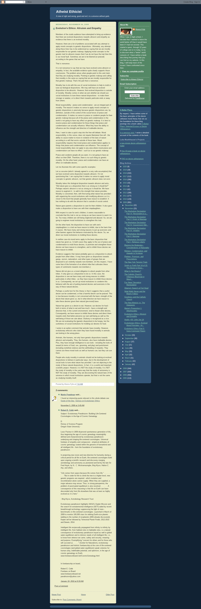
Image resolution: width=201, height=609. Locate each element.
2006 (125, 375)
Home (83, 595)
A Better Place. (126, 110)
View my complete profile (133, 71)
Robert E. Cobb (67, 410)
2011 (125, 196)
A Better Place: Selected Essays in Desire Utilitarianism (134, 126)
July (127, 345)
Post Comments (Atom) (72, 600)
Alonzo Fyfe (140, 29)
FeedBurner (140, 98)
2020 (125, 167)
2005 (125, 378)
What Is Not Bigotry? (132, 271)
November (129, 209)
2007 (125, 372)
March (127, 358)
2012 (125, 193)
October (128, 335)
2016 (125, 180)
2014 (125, 186)
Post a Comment (61, 586)
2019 (125, 170)
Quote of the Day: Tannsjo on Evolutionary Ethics (80, 401)
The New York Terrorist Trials (135, 262)
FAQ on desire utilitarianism (133, 159)
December (129, 205)
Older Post (110, 595)
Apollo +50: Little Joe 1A (134, 320)
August (128, 342)
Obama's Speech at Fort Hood (136, 288)
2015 (125, 183)
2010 (125, 199)
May (127, 351)
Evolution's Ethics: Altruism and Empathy (78, 28)
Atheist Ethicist (69, 12)
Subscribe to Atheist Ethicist (132, 79)
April (127, 355)
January (128, 364)
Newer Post (56, 595)
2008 (125, 368)
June (127, 348)
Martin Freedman (68, 395)
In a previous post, (127, 133)
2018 (125, 173)
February (128, 361)
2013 (125, 189)
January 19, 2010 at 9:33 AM (72, 581)
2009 (125, 202)
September (129, 338)
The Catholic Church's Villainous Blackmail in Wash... (134, 276)
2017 (125, 176)
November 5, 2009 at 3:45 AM (72, 405)
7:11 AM (79, 384)
